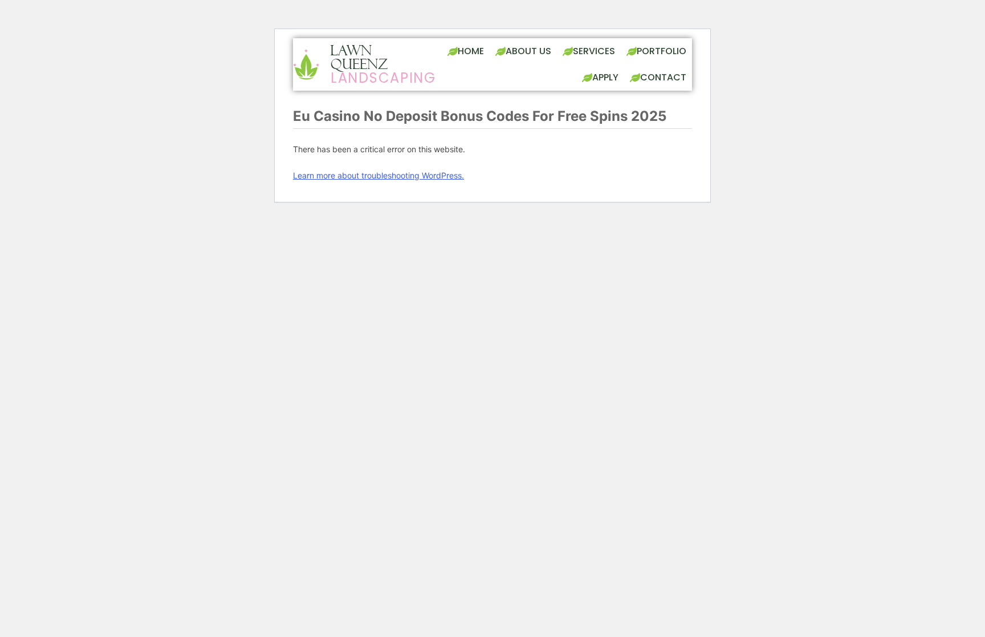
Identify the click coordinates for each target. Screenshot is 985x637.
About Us (528, 51)
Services (594, 51)
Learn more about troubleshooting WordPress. (378, 175)
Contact (663, 77)
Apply (605, 77)
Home (471, 51)
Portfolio (661, 51)
